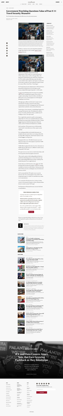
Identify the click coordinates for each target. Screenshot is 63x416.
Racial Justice (8, 400)
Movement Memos (19, 399)
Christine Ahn (28, 302)
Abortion (29, 4)
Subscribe (28, 392)
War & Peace (11, 8)
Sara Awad (28, 286)
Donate (57, 2)
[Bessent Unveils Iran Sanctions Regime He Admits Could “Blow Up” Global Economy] (21, 276)
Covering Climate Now (19, 406)
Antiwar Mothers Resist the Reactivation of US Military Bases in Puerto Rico (34, 322)
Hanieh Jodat (28, 263)
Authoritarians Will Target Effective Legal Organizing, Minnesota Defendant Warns (50, 55)
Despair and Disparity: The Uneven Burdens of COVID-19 (19, 389)
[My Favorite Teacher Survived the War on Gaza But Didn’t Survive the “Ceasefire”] (21, 330)
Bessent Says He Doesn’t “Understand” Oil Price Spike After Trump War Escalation (34, 306)
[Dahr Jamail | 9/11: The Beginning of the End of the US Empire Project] (21, 249)
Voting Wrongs (19, 401)
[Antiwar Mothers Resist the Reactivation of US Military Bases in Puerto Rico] (21, 323)
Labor (33, 4)
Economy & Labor (8, 386)
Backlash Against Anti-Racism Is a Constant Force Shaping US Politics (50, 38)
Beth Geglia (28, 325)
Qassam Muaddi (29, 294)
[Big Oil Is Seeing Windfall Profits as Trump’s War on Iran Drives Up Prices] (21, 268)
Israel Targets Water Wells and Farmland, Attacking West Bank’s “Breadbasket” (34, 290)
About (7, 2)
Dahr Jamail (28, 251)
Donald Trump (24, 4)
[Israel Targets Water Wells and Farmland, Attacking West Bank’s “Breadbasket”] (21, 291)
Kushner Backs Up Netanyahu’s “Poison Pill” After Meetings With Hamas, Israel (35, 314)
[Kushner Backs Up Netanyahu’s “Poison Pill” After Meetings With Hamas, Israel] (21, 315)
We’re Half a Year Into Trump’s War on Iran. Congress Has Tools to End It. (34, 259)
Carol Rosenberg (29, 244)
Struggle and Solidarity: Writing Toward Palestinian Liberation (19, 385)
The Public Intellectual (18, 397)
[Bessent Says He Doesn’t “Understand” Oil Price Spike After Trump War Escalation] (21, 307)
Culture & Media (8, 384)
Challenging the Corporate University (19, 403)
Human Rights (33, 288)
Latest (2, 2)
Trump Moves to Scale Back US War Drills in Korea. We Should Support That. (35, 298)
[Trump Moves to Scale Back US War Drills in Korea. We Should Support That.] (21, 299)
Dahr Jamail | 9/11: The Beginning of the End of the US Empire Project (34, 248)
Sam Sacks (9, 18)
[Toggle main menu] (61, 2)
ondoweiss (33, 294)
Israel (37, 4)
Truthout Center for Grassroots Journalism (29, 403)
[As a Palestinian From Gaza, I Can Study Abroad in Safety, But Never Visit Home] (21, 284)
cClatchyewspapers (34, 244)
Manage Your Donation (28, 388)
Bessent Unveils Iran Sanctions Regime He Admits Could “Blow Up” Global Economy (34, 275)
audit (37, 164)
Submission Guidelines (28, 394)
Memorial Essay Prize (29, 400)
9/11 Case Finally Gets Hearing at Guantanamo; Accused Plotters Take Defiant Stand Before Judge (35, 239)
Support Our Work (29, 390)
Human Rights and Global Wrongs (19, 392)
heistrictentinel (14, 18)
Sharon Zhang (28, 278)
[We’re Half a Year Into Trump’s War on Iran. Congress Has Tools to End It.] (21, 260)
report (20, 92)
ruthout (31, 251)
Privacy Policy (28, 398)
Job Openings (28, 405)
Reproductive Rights (8, 402)
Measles (40, 4)
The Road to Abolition (18, 395)
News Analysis (28, 265)
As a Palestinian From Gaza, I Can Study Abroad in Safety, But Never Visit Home (34, 283)
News (7, 8)
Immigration (7, 393)
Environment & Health (9, 389)
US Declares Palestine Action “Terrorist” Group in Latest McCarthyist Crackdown (50, 44)
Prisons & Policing (8, 398)
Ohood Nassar (28, 333)
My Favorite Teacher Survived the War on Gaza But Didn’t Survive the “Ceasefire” (34, 330)
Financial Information (29, 396)
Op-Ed (27, 257)
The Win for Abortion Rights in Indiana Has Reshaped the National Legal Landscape (50, 27)
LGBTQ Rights (8, 395)
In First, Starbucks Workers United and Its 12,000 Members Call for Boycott (50, 33)
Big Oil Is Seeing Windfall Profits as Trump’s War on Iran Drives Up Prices (50, 49)
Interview (27, 312)
